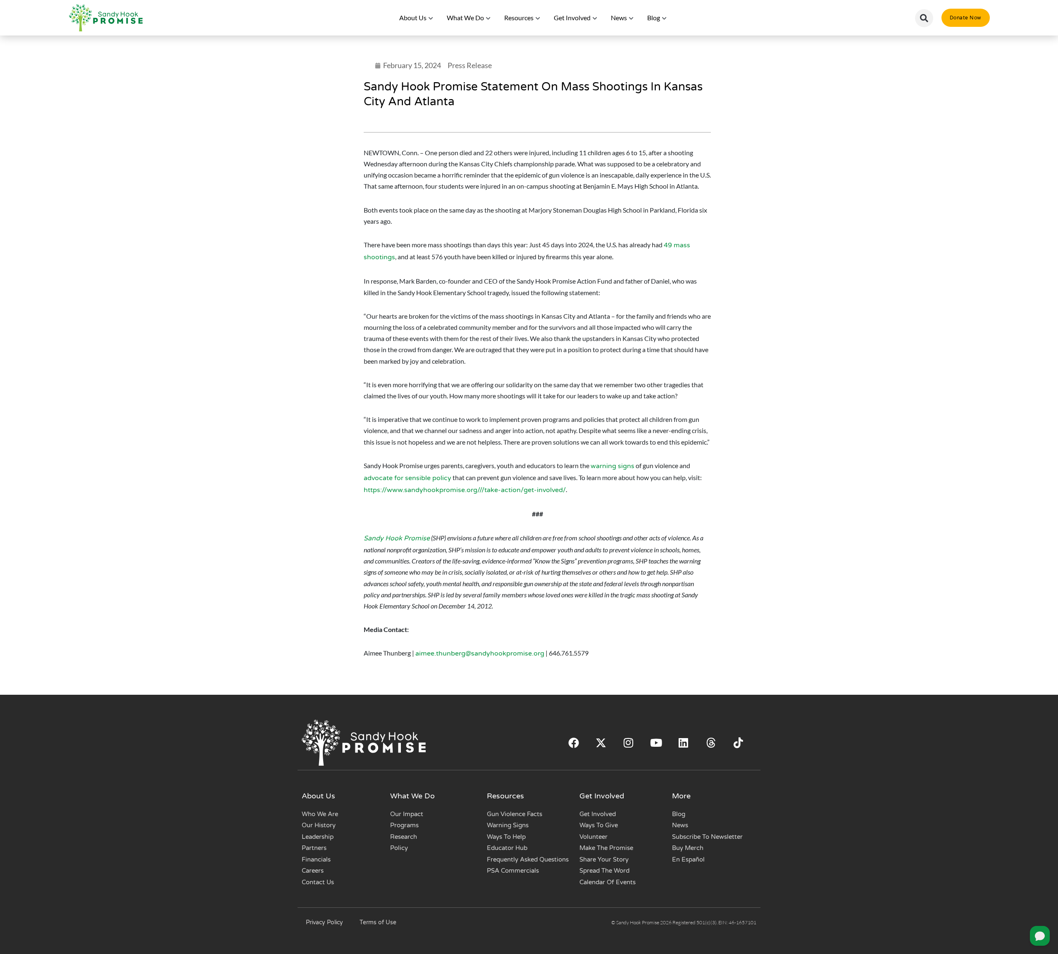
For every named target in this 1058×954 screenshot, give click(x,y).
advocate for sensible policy (407, 478)
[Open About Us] (431, 18)
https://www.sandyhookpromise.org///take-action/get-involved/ (465, 490)
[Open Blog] (664, 18)
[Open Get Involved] (595, 18)
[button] (924, 18)
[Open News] (631, 18)
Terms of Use (378, 922)
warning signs (612, 466)
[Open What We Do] (488, 18)
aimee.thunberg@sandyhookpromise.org (479, 653)
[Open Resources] (538, 18)
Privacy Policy (324, 922)
